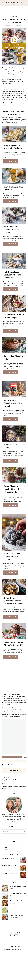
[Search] (24, 831)
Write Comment (14, 770)
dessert (10, 761)
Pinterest (22, 710)
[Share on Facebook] (11, 757)
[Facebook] (2, 765)
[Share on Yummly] (18, 757)
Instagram (7, 710)
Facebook (13, 710)
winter (24, 761)
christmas (4, 761)
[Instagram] (12, 946)
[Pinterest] (8, 765)
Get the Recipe (10, 161)
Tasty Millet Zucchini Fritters (11, 780)
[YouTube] (15, 946)
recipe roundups (17, 761)
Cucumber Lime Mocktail (17, 908)
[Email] (11, 765)
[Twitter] (5, 765)
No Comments (8, 25)
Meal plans (14, 16)
